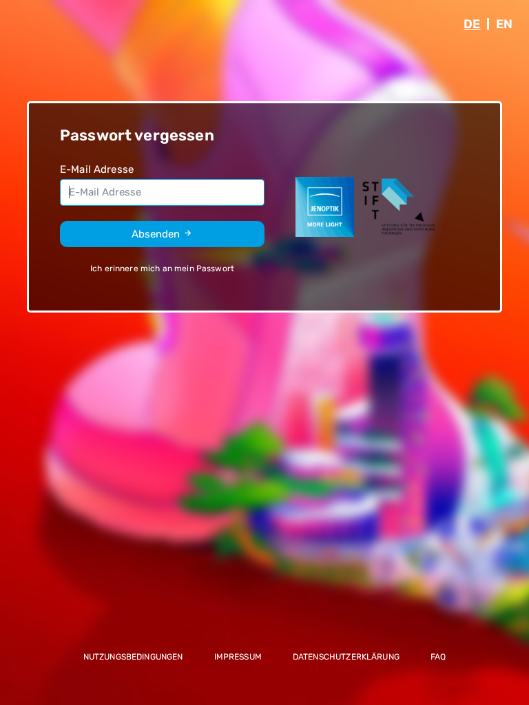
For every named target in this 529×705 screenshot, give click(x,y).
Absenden (157, 234)
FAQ (438, 657)
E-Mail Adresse (97, 169)
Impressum (238, 657)
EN (504, 24)
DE (472, 24)
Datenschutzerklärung (346, 657)
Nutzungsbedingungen (133, 657)
